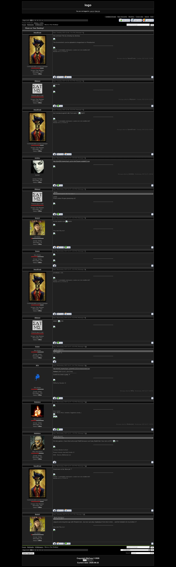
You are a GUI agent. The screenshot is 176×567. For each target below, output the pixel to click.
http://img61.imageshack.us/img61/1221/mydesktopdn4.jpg (71, 368)
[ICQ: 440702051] (67, 247)
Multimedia (30, 24)
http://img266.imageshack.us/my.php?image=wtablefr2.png (71, 161)
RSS (151, 16)
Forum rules (139, 16)
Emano (37, 251)
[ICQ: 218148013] (60, 398)
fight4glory (37, 433)
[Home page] (68, 77)
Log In (92, 11)
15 (84, 514)
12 (86, 402)
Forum (24, 24)
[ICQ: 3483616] (60, 185)
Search (147, 16)
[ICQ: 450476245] (60, 106)
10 (86, 346)
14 (86, 466)
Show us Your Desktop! (51, 24)
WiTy (37, 365)
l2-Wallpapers (39, 24)
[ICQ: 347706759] (60, 429)
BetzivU (37, 218)
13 (86, 433)
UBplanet (36, 23)
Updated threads (111, 16)
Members (131, 16)
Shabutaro (37, 402)
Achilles (41, 23)
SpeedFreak (37, 32)
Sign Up (97, 11)
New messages (122, 16)
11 (85, 365)
